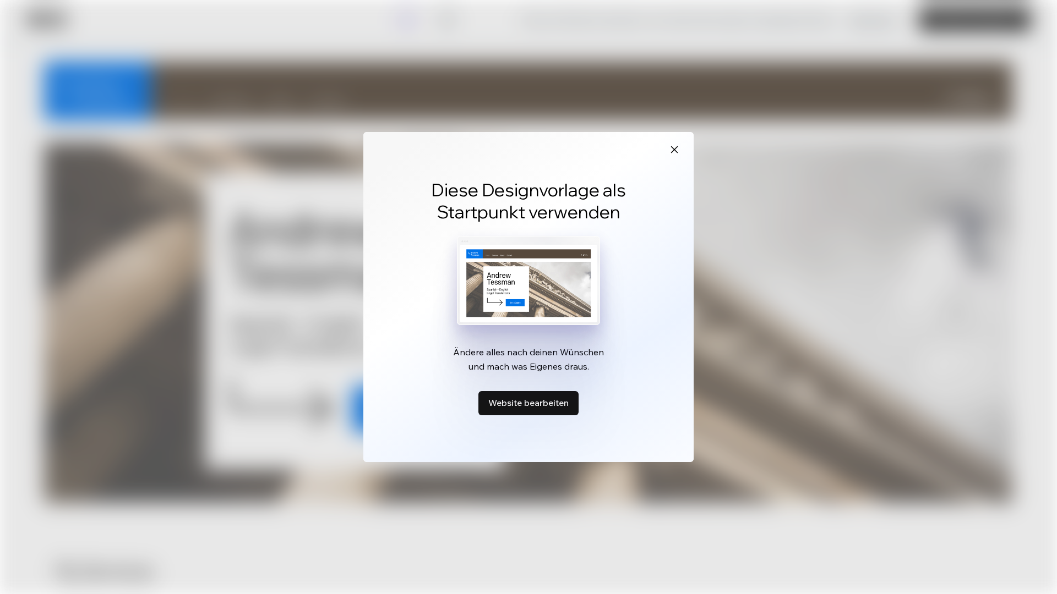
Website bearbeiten (528, 402)
